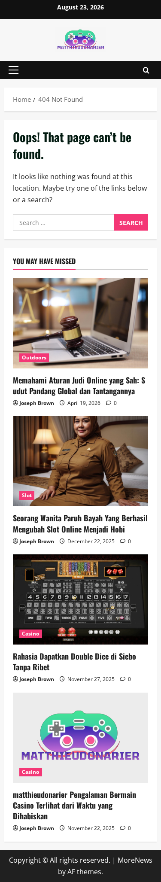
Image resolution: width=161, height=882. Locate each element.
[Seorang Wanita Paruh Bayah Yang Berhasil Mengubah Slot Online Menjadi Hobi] (80, 461)
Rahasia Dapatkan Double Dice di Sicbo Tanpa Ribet (74, 661)
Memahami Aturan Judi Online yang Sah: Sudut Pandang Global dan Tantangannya (79, 385)
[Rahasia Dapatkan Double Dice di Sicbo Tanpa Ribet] (80, 599)
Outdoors (34, 357)
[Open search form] (146, 69)
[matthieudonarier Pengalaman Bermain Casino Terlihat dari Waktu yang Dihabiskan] (80, 738)
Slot (27, 495)
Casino (30, 633)
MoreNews (135, 860)
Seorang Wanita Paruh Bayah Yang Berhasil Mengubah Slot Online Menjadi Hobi (80, 523)
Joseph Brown (36, 403)
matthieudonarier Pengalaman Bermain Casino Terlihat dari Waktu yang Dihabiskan (74, 805)
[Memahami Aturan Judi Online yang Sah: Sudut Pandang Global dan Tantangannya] (80, 323)
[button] (13, 70)
